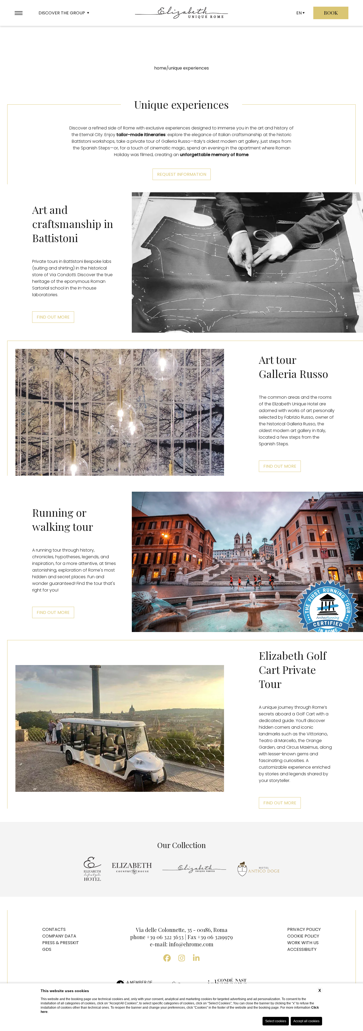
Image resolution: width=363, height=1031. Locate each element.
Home (160, 68)
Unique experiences (188, 68)
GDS (46, 949)
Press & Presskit (60, 943)
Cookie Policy (303, 936)
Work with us (303, 943)
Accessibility (301, 949)
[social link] (167, 958)
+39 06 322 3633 (165, 936)
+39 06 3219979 (215, 936)
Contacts (54, 929)
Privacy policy (304, 929)
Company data (59, 936)
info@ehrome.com (191, 944)
